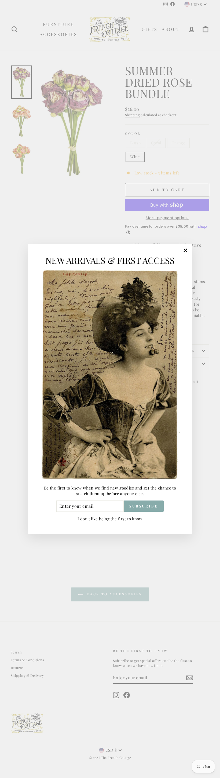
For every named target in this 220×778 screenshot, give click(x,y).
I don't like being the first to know (110, 518)
